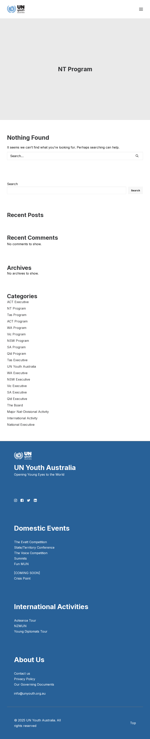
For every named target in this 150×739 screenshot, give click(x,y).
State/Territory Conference (34, 547)
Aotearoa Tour (25, 620)
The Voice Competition (30, 553)
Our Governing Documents (34, 684)
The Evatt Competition (30, 542)
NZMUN (20, 626)
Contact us (22, 673)
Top (133, 723)
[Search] (75, 156)
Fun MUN (21, 564)
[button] (141, 9)
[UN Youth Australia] (15, 9)
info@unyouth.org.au (30, 693)
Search (12, 184)
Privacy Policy (24, 679)
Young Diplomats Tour (30, 631)
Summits (20, 558)
